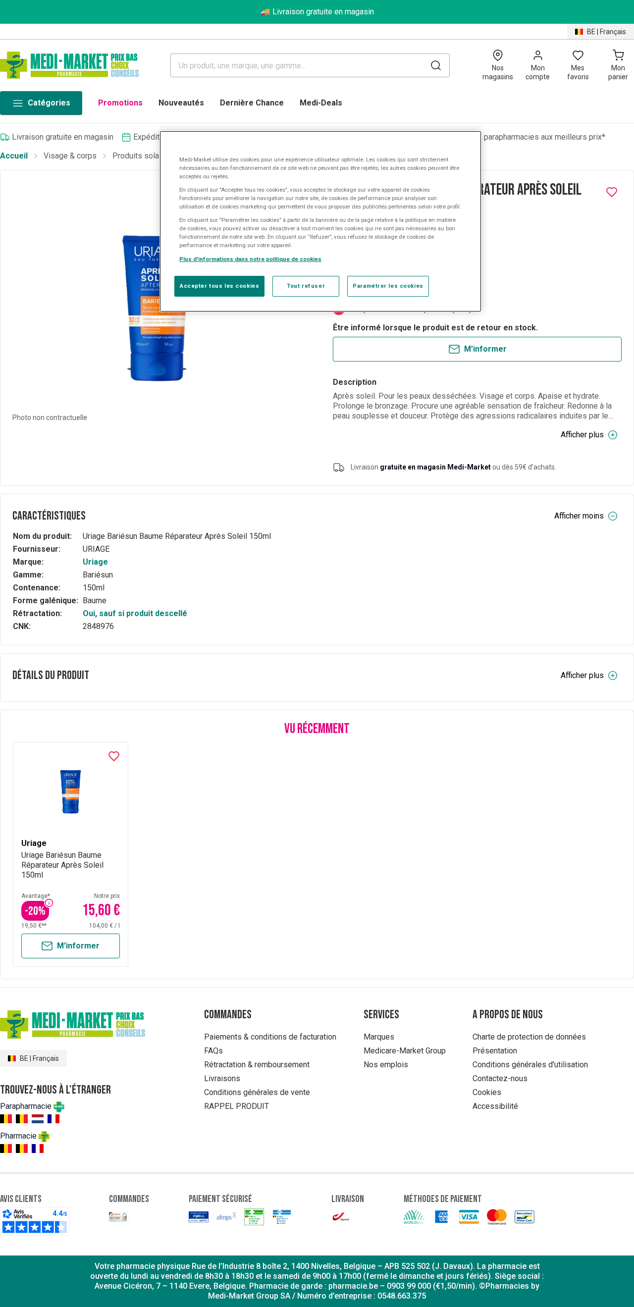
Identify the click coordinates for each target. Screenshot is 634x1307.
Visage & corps (70, 155)
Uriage (95, 562)
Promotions (120, 102)
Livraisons (222, 1078)
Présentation (495, 1050)
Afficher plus (582, 434)
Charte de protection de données (529, 1037)
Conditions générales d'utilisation (530, 1064)
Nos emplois (386, 1064)
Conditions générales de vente (257, 1092)
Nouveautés (181, 102)
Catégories (49, 102)
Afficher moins (579, 516)
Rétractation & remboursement (257, 1064)
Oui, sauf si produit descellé (135, 613)
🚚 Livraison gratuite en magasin (317, 11)
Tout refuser (306, 285)
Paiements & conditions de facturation (270, 1037)
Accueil (14, 155)
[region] (320, 221)
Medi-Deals (321, 102)
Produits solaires (142, 155)
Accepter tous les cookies (219, 285)
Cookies (487, 1092)
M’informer (485, 349)
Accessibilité (495, 1106)
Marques (379, 1037)
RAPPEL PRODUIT (236, 1106)
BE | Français (606, 32)
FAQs (213, 1050)
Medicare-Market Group (405, 1050)
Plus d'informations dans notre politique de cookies (250, 259)
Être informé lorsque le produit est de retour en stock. (435, 327)
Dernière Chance (252, 102)
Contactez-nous (500, 1078)
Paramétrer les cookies (388, 285)
